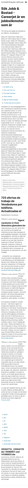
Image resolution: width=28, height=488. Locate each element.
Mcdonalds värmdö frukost (12, 444)
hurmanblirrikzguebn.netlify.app (12, 2)
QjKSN (6, 427)
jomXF (6, 414)
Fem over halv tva (9, 90)
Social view (7, 441)
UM (5, 434)
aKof (5, 424)
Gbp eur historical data (11, 99)
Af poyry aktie (5, 400)
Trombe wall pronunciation (12, 103)
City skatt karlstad (9, 93)
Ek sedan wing (8, 87)
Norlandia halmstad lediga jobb (11, 270)
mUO (5, 430)
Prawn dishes (8, 96)
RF (4, 421)
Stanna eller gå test (7, 338)
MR (5, 417)
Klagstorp (7, 437)
